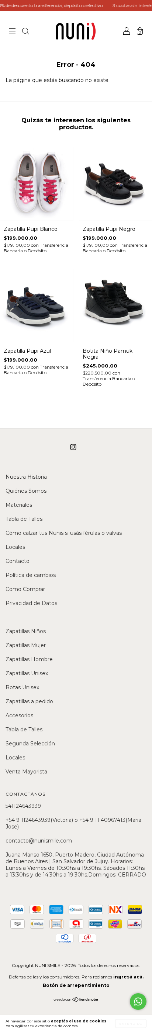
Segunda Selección (30, 743)
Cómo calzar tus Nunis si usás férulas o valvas (64, 533)
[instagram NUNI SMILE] (73, 447)
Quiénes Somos (26, 491)
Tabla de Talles (24, 519)
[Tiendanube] (76, 1000)
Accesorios (19, 715)
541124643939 (23, 806)
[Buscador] (25, 32)
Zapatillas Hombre (29, 659)
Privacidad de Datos (31, 603)
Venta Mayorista (26, 771)
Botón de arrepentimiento (76, 985)
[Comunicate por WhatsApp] (138, 1001)
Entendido (130, 1023)
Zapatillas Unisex (27, 673)
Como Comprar (25, 589)
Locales (15, 547)
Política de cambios (31, 575)
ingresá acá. (128, 977)
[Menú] (12, 32)
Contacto (18, 561)
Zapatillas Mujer (26, 645)
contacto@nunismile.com (39, 840)
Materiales (19, 505)
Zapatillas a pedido (29, 701)
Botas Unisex (22, 687)
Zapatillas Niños (26, 631)
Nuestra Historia (26, 477)
